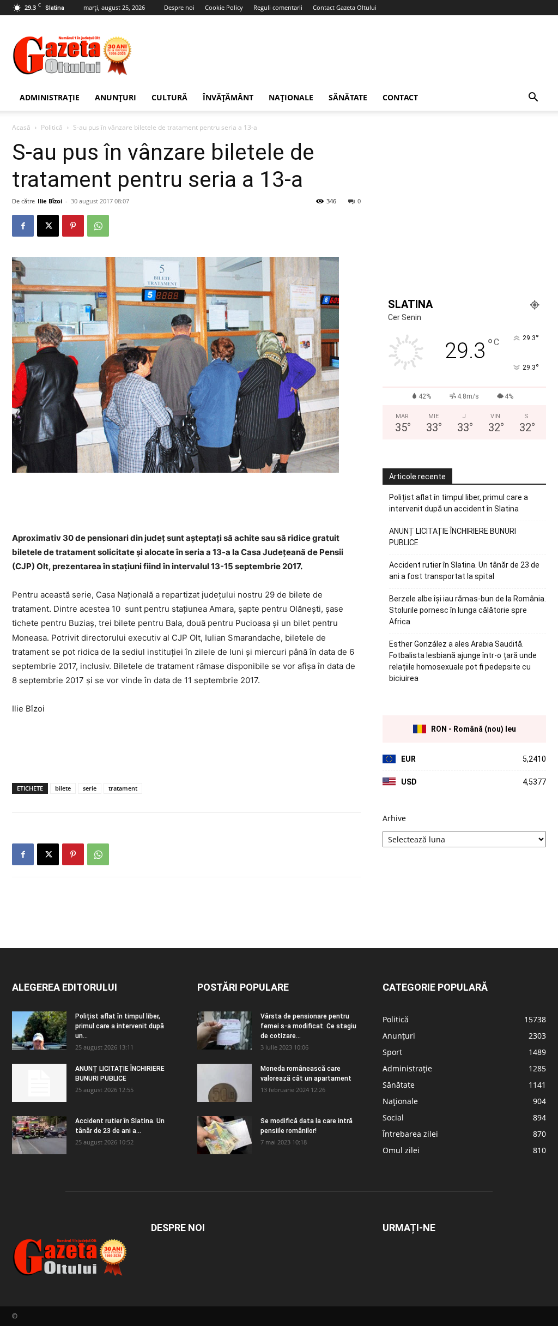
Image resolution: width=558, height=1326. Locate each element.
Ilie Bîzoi (50, 201)
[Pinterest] (73, 226)
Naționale (291, 97)
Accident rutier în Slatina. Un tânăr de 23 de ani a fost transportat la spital (464, 570)
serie (89, 788)
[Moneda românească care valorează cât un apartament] (224, 1083)
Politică (52, 127)
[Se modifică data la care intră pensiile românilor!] (224, 1135)
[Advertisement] (347, 55)
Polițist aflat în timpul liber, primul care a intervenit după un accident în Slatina (458, 503)
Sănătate (348, 97)
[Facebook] (23, 226)
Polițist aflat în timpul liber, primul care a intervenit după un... (119, 1026)
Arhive (394, 818)
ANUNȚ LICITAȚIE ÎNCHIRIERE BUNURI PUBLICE (452, 537)
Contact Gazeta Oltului (345, 7)
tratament (122, 788)
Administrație (50, 97)
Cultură (169, 97)
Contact (400, 97)
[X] (48, 226)
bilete (63, 788)
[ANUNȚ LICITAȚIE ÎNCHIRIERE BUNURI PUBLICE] (39, 1083)
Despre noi (179, 7)
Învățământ (228, 97)
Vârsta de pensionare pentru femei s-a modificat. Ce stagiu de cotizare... (308, 1026)
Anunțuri (115, 97)
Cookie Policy (224, 7)
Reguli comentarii (277, 7)
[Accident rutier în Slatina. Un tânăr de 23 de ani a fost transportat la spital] (39, 1135)
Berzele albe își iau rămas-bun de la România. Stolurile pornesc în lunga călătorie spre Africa (467, 610)
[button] (533, 98)
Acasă (21, 127)
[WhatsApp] (98, 226)
